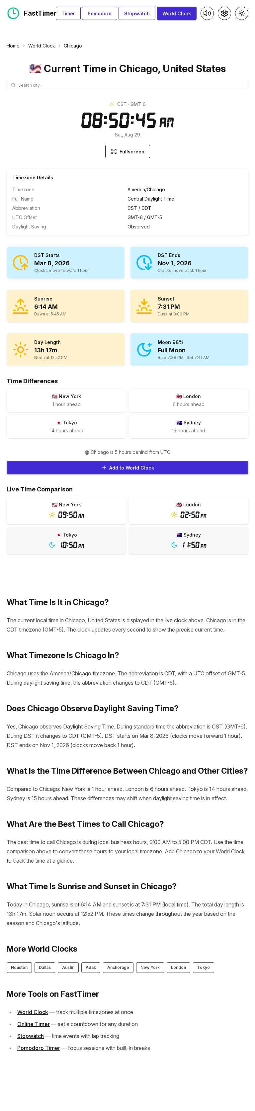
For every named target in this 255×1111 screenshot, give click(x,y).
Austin (68, 967)
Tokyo (203, 967)
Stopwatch (137, 13)
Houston (19, 967)
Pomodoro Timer (38, 1048)
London (178, 967)
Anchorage (118, 967)
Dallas (45, 967)
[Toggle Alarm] (207, 13)
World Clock (176, 13)
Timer (68, 13)
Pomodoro (100, 13)
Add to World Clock (131, 467)
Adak (91, 967)
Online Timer (33, 1024)
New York (150, 967)
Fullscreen (132, 151)
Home (13, 45)
